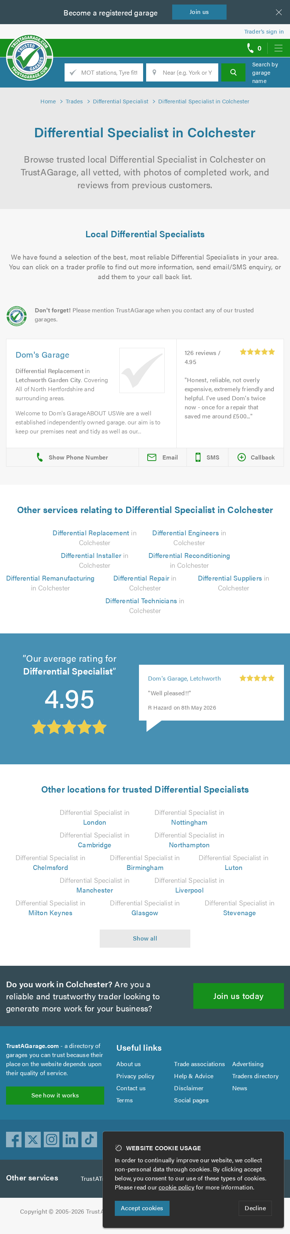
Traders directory (255, 1075)
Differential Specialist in (95, 817)
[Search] (233, 72)
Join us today (238, 995)
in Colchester (94, 537)
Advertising (248, 1063)
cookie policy (176, 1187)
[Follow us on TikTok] (89, 1140)
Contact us (131, 1087)
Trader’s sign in (264, 31)
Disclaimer (189, 1087)
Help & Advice (193, 1075)
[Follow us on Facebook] (14, 1140)
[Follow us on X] (33, 1140)
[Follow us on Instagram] (52, 1140)
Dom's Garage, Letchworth (184, 678)
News (240, 1087)
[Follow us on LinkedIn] (71, 1140)
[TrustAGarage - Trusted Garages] (29, 45)
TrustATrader (98, 1178)
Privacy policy (135, 1075)
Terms (124, 1100)
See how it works (55, 1095)
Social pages (191, 1100)
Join (199, 11)
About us (128, 1063)
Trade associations (199, 1063)
